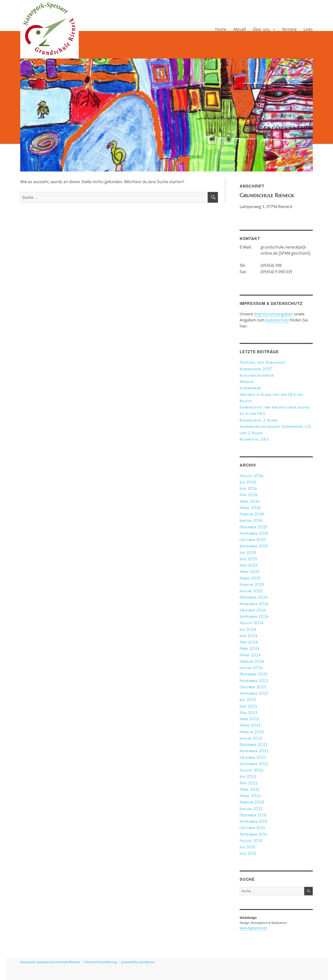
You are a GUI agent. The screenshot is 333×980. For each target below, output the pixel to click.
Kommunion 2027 (256, 368)
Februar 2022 (252, 802)
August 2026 (251, 475)
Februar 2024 (252, 661)
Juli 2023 (248, 699)
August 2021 (251, 840)
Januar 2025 (251, 590)
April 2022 (249, 789)
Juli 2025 (248, 552)
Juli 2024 (248, 629)
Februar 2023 (252, 731)
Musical (247, 381)
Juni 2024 (248, 635)
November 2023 (254, 680)
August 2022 (251, 770)
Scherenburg (251, 387)
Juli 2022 (248, 776)
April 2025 (249, 571)
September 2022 (254, 763)
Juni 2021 (248, 853)
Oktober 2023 (253, 687)
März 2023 (250, 725)
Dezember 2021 (253, 815)
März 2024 (250, 655)
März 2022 (250, 795)
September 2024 (254, 616)
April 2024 (249, 648)
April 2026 (249, 501)
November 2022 (254, 750)
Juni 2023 (248, 706)
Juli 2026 (248, 482)
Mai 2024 (249, 642)
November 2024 (254, 603)
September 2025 (254, 546)
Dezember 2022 (253, 744)
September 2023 (254, 693)
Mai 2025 (248, 565)
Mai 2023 (248, 712)
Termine (289, 29)
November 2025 (254, 533)
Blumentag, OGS (254, 439)
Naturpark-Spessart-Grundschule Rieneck (50, 962)
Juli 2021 (247, 847)
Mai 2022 (249, 783)
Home (220, 29)
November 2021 (253, 821)
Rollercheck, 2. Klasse (259, 420)
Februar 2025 (252, 584)
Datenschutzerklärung (101, 962)
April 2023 (249, 718)
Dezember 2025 (253, 527)
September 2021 (253, 834)
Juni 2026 (248, 488)
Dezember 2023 (253, 674)
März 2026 (250, 507)
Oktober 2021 (252, 827)
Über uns (261, 29)
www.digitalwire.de (253, 928)
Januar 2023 (251, 738)
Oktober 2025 (252, 539)
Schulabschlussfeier (257, 375)
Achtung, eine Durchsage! (262, 362)
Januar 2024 (251, 667)
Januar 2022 (251, 808)
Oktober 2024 (253, 610)
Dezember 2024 (253, 597)
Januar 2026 (251, 520)
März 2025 (250, 578)
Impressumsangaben (273, 314)
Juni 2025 (248, 558)
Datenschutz (277, 320)
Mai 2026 (249, 494)
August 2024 (251, 622)
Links (308, 29)
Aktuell (239, 29)
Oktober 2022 (253, 757)
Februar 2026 (252, 514)
